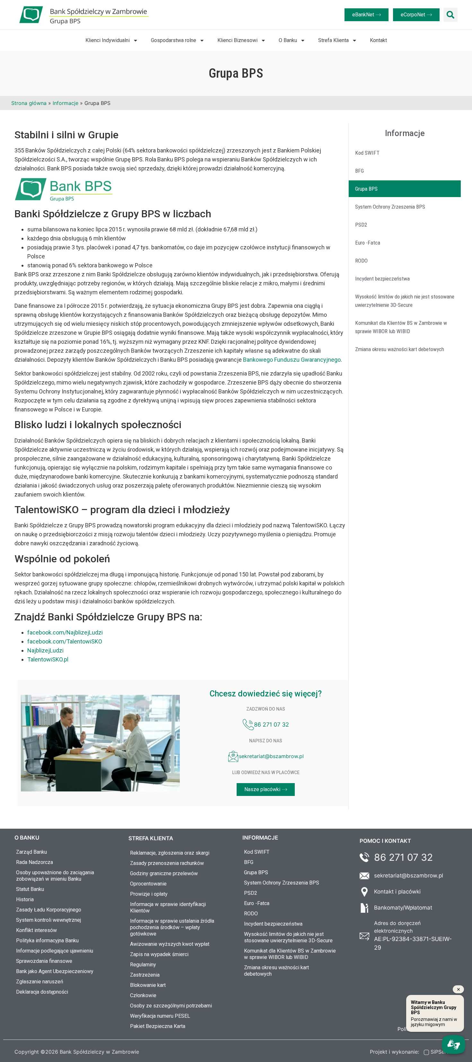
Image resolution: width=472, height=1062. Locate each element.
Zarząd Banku (31, 852)
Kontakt (378, 40)
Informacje (65, 103)
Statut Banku (30, 889)
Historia (25, 899)
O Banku (288, 40)
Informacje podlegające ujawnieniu (54, 951)
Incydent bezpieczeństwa (382, 278)
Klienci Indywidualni (107, 40)
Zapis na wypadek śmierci (159, 954)
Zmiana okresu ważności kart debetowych (399, 349)
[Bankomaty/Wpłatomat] (364, 908)
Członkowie (143, 995)
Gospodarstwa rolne (173, 40)
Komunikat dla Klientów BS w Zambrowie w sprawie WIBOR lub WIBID (401, 327)
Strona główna (29, 103)
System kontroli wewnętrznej (48, 920)
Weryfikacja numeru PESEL (160, 1016)
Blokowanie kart (148, 985)
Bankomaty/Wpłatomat (403, 907)
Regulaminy (143, 965)
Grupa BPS (366, 189)
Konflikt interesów (36, 930)
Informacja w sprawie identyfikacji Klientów (168, 907)
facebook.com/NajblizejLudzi (65, 632)
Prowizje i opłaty (149, 894)
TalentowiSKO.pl (47, 659)
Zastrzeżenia (145, 975)
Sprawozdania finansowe (44, 961)
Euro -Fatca (367, 242)
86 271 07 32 (271, 724)
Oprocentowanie (148, 884)
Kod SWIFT (367, 153)
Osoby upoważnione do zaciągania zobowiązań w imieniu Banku (55, 875)
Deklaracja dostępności (42, 992)
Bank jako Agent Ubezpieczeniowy (54, 971)
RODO (361, 260)
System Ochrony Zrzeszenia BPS (390, 206)
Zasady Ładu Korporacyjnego (48, 910)
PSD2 (361, 224)
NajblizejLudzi (45, 650)
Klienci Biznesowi (237, 40)
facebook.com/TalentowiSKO (64, 641)
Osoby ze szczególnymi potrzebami (171, 1006)
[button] (450, 15)
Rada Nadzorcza (34, 862)
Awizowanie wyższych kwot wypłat (169, 944)
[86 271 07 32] (248, 724)
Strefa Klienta (333, 40)
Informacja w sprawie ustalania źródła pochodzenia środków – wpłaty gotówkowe (172, 927)
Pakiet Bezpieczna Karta (157, 1026)
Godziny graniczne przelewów (164, 873)
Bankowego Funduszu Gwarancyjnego (292, 359)
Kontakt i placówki (397, 891)
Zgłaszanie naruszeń (39, 982)
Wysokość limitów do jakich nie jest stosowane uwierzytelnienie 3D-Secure (404, 300)
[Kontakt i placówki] (364, 892)
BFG (359, 171)
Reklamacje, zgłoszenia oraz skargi (169, 853)
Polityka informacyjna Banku (47, 940)
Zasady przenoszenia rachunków (167, 863)
